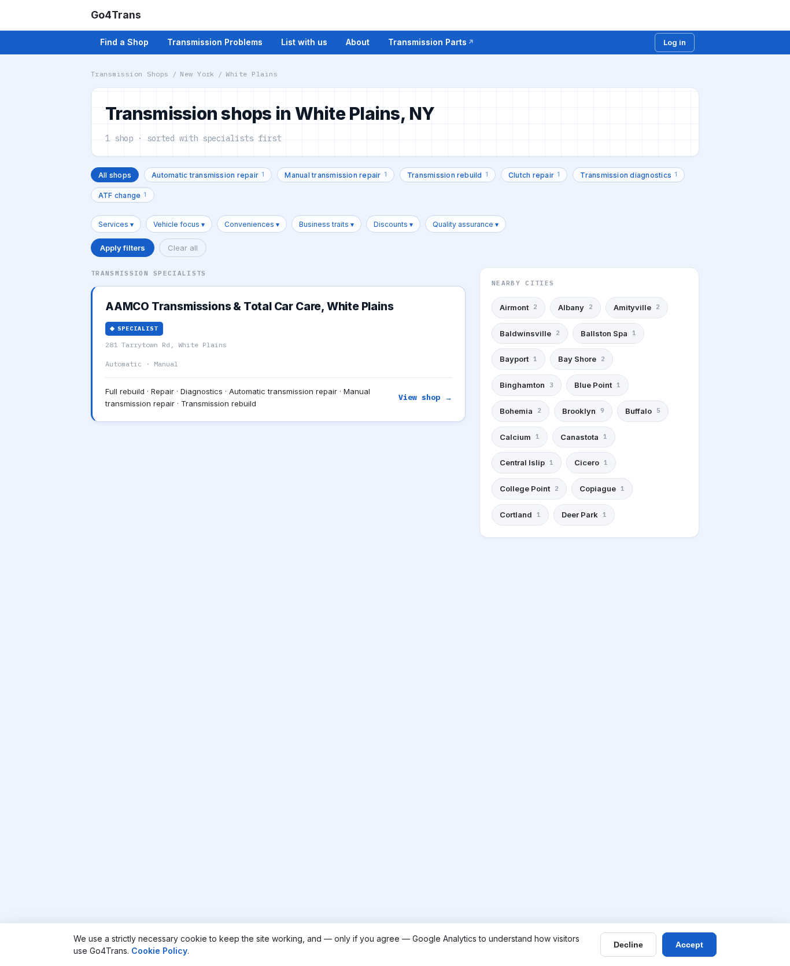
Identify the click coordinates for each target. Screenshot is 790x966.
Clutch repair (534, 174)
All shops (114, 175)
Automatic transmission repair (208, 174)
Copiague (602, 488)
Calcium (520, 437)
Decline (628, 944)
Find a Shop (124, 42)
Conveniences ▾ (251, 224)
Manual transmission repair (336, 174)
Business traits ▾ (326, 224)
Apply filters (122, 247)
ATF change (122, 194)
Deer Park (584, 514)
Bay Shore (581, 358)
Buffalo (642, 411)
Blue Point (597, 385)
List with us (304, 42)
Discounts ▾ (393, 224)
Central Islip (526, 462)
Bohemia (520, 411)
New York (197, 73)
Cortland (520, 514)
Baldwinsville (530, 333)
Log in (674, 42)
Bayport (518, 358)
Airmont (518, 307)
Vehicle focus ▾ (179, 224)
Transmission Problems (215, 42)
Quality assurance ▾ (466, 224)
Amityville (637, 307)
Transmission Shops (130, 73)
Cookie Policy (159, 951)
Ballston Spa (608, 333)
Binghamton (526, 385)
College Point (529, 488)
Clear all (183, 247)
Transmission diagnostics (628, 174)
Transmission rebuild (447, 174)
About (358, 42)
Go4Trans (116, 15)
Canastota (583, 437)
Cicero (591, 462)
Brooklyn (583, 411)
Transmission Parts (427, 42)
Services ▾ (116, 224)
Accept (689, 944)
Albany (575, 307)
